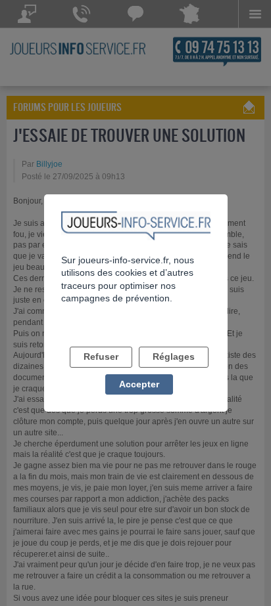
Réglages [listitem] (174, 356)
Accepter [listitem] (139, 384)
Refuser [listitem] (101, 356)
